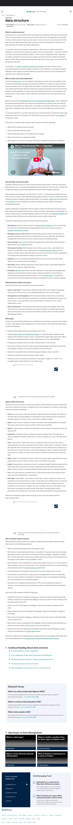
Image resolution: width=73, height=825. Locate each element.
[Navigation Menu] (2, 11)
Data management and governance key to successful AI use (31, 668)
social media (30, 631)
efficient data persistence (44, 225)
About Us (4, 815)
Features (38, 818)
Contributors (4, 818)
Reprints (11, 818)
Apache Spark (48, 275)
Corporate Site (58, 815)
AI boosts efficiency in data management (24, 651)
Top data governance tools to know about (24, 664)
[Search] (71, 11)
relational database (58, 214)
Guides (3, 822)
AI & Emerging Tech (10, 784)
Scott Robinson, (11, 24)
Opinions (8, 822)
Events (33, 818)
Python (51, 199)
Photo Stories (15, 822)
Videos (34, 822)
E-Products (28, 818)
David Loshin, (30, 24)
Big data (18, 270)
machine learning (30, 568)
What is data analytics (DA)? (19, 712)
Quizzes (21, 822)
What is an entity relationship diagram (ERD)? (26, 691)
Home (3, 15)
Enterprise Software (11, 792)
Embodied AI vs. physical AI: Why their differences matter (48, 783)
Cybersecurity (9, 788)
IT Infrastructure (10, 796)
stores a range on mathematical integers (26, 334)
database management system (18, 230)
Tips (25, 822)
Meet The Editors (23, 815)
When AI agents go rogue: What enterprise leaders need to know (49, 797)
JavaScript (11, 202)
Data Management (10, 15)
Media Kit (51, 815)
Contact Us (30, 815)
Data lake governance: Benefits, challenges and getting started (32, 659)
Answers (16, 818)
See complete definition (30, 697)
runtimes (61, 115)
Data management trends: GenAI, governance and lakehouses (31, 655)
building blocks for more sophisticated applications (38, 101)
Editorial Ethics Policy (12, 815)
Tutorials (29, 822)
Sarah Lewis (10, 26)
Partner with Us (44, 815)
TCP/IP (24, 244)
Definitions (21, 818)
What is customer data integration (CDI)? (24, 702)
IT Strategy (8, 800)
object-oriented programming (27, 66)
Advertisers (37, 815)
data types (17, 81)
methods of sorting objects (48, 250)
